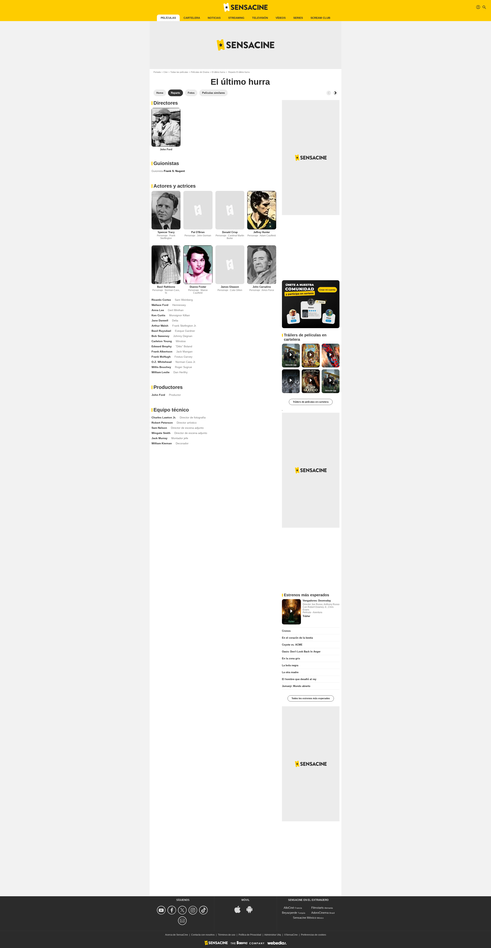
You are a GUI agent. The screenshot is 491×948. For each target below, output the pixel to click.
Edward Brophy (162, 346)
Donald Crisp (230, 232)
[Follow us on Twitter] (183, 910)
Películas (168, 17)
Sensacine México (304, 917)
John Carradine (262, 286)
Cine (165, 72)
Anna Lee (158, 310)
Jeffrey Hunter (261, 232)
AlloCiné (289, 907)
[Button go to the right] (335, 93)
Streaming (236, 17)
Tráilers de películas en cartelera (311, 402)
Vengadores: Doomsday (317, 600)
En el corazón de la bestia (297, 637)
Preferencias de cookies (313, 934)
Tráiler (306, 616)
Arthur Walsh (160, 325)
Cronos (286, 630)
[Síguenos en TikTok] (204, 910)
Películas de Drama (200, 72)
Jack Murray (159, 438)
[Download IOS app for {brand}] (239, 909)
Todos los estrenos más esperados (311, 698)
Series (298, 17)
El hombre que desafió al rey (299, 679)
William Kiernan (162, 443)
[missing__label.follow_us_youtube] (162, 910)
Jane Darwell (160, 320)
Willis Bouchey (161, 367)
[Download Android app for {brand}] (251, 909)
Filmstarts (317, 907)
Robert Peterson (162, 422)
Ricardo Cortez (161, 299)
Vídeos (281, 17)
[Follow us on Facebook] (172, 910)
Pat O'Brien (198, 232)
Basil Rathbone (166, 286)
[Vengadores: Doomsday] (291, 611)
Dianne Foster (198, 286)
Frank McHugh (161, 356)
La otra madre (290, 672)
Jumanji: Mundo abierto (296, 686)
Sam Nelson (159, 427)
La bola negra (290, 665)
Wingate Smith (161, 433)
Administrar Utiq (272, 934)
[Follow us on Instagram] (193, 910)
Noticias (214, 17)
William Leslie (161, 372)
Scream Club (320, 17)
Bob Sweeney (160, 336)
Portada (157, 72)
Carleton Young (162, 341)
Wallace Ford (160, 304)
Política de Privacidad (250, 934)
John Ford (166, 149)
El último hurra (218, 72)
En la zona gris (291, 658)
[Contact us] (183, 920)
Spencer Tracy (166, 232)
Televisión (260, 17)
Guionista (157, 171)
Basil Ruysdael (161, 330)
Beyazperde (289, 912)
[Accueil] (245, 7)
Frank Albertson (162, 351)
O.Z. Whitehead (162, 361)
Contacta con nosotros (203, 934)
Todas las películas (179, 72)
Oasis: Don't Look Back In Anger (301, 651)
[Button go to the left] (328, 93)
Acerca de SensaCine (176, 934)
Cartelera (192, 17)
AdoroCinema (320, 912)
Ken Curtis (158, 315)
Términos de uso (226, 934)
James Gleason (230, 286)
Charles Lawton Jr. (164, 417)
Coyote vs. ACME (292, 644)
